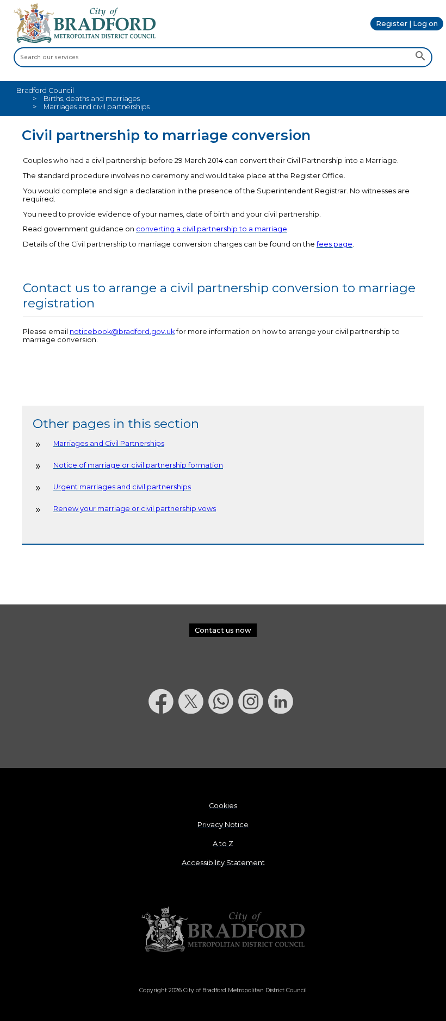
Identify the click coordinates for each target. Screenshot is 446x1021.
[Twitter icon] (193, 742)
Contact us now (223, 630)
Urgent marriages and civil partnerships (122, 487)
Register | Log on (407, 24)
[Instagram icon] (253, 742)
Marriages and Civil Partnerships (108, 443)
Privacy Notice (223, 825)
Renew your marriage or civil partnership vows (134, 509)
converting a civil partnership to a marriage (211, 229)
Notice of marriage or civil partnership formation (138, 465)
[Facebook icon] (163, 742)
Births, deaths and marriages (92, 98)
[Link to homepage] (223, 930)
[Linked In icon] (283, 742)
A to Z (223, 844)
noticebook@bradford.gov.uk (122, 331)
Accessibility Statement (223, 863)
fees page (334, 244)
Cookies (223, 806)
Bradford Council (45, 90)
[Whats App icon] (223, 742)
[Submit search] (420, 57)
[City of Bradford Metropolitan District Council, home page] (85, 40)
